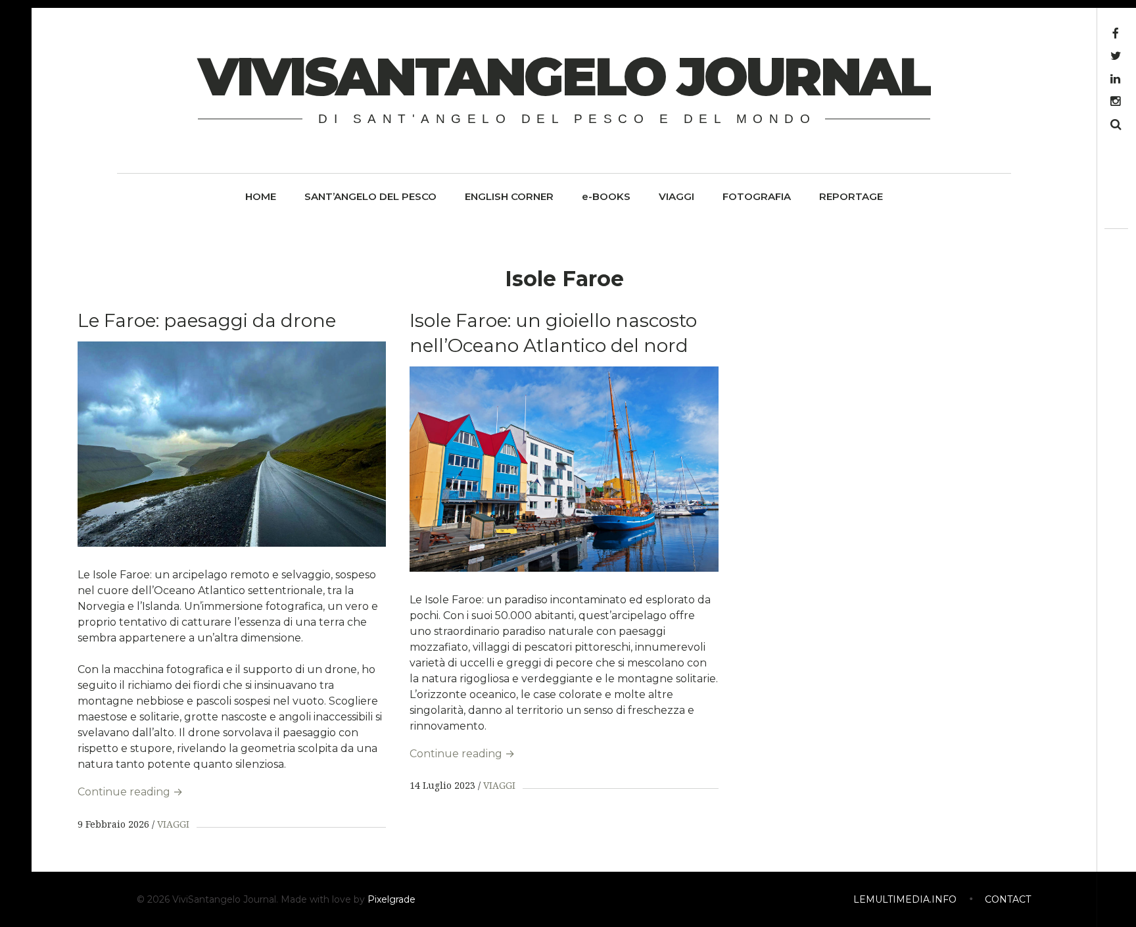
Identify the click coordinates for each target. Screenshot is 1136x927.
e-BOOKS (606, 196)
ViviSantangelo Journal (563, 77)
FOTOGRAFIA (756, 196)
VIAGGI (676, 196)
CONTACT (1008, 899)
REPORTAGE (851, 196)
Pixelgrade (391, 899)
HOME (260, 196)
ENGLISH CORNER (509, 196)
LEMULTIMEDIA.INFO (905, 899)
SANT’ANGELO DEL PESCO (370, 196)
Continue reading (130, 792)
